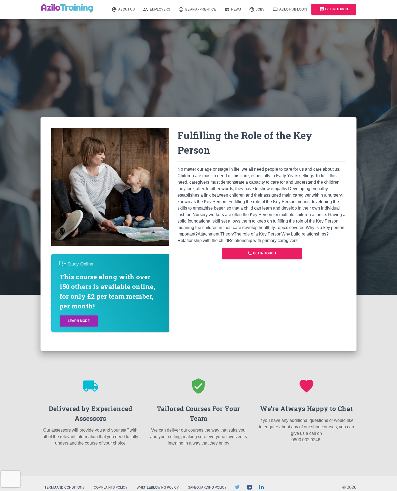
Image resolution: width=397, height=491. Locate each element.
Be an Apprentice (197, 9)
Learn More (79, 321)
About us (123, 9)
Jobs (256, 9)
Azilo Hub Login (289, 9)
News (232, 9)
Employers (156, 9)
